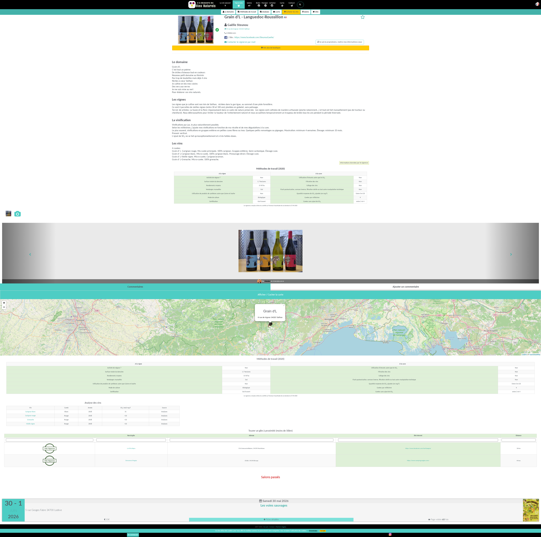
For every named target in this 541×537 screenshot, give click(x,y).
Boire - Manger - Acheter (266, 3)
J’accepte (322, 531)
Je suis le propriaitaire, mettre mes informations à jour (340, 42)
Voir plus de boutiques (271, 48)
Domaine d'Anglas (131, 460)
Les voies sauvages (273, 505)
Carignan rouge (30, 416)
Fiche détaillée (272, 520)
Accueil (265, 527)
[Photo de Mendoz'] (8, 213)
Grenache (30, 420)
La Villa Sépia (131, 448)
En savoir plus (313, 531)
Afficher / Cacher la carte (270, 294)
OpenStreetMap (534, 354)
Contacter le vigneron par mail (241, 42)
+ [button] (4, 303)
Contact (292, 3)
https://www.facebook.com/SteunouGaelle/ (254, 37)
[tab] (135, 286)
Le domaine (229, 12)
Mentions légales (281, 527)
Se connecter (133, 535)
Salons (249, 3)
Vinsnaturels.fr (202, 4)
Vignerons (239, 3)
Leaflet (524, 354)
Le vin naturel (225, 3)
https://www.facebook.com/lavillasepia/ (418, 448)
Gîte (316, 12)
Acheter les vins (292, 12)
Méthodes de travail (248, 12)
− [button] (4, 307)
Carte (282, 3)
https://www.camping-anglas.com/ (418, 460)
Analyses (265, 12)
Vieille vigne (30, 424)
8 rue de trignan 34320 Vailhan (238, 29)
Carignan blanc (30, 412)
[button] (300, 5)
